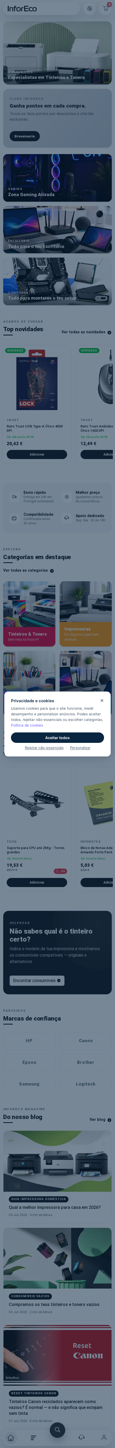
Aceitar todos (57, 737)
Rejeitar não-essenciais (44, 748)
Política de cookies (27, 725)
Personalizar (80, 748)
